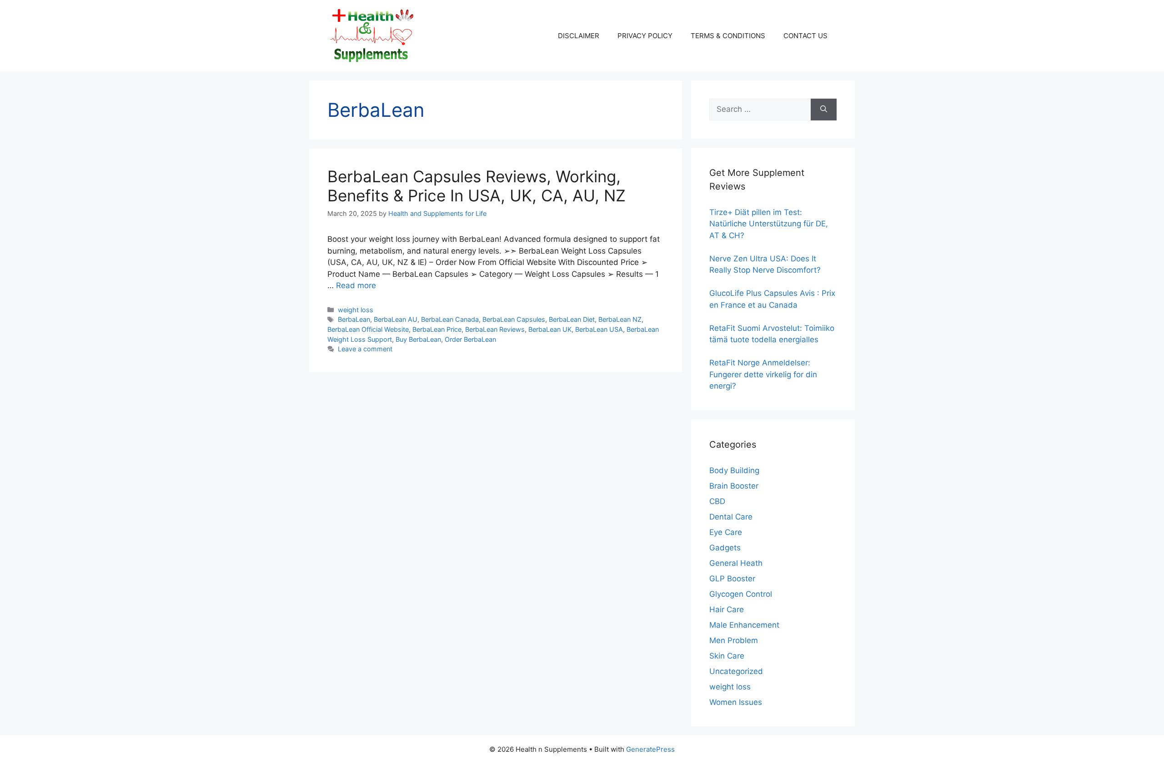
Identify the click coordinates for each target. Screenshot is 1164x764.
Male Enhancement (744, 624)
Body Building (734, 470)
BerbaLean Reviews (495, 329)
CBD (717, 501)
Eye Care (725, 532)
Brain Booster (733, 485)
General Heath (736, 563)
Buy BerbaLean (418, 339)
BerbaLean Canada (450, 319)
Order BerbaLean (470, 339)
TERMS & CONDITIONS (728, 35)
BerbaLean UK (550, 329)
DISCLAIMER (578, 35)
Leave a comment (365, 349)
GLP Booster (732, 578)
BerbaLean (354, 319)
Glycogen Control (740, 594)
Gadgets (725, 547)
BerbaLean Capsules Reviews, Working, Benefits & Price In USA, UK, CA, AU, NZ (476, 186)
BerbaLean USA (599, 329)
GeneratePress (650, 749)
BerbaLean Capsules (513, 319)
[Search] (824, 109)
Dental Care (731, 516)
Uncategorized (736, 671)
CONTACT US (805, 35)
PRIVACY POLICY (644, 35)
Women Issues (735, 702)
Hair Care (726, 609)
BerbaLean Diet (572, 319)
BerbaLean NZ (620, 319)
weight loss (355, 310)
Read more (356, 285)
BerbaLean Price (437, 329)
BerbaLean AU (395, 319)
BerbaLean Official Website (368, 329)
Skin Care (726, 655)
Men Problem (733, 640)
